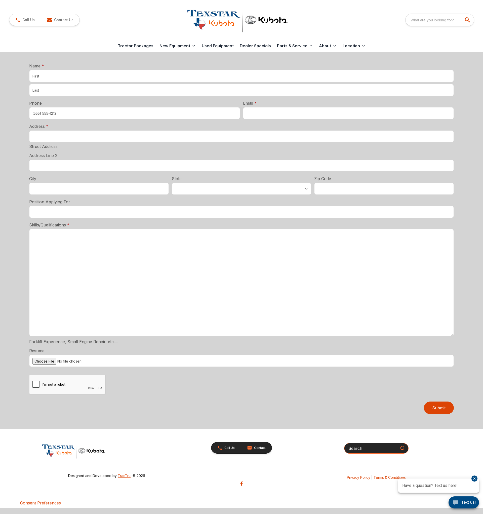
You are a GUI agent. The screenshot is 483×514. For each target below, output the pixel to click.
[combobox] (440, 20)
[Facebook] (241, 484)
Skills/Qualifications (49, 224)
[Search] (402, 448)
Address (38, 126)
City (32, 178)
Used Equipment (218, 45)
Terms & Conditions (390, 477)
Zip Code (322, 178)
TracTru (124, 475)
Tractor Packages (135, 45)
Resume (37, 350)
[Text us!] (464, 502)
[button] (25, 19)
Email (257, 103)
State (177, 178)
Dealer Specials (255, 45)
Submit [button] (439, 407)
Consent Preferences (40, 502)
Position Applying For (49, 201)
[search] (468, 20)
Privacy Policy (358, 477)
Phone (35, 103)
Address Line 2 (43, 155)
